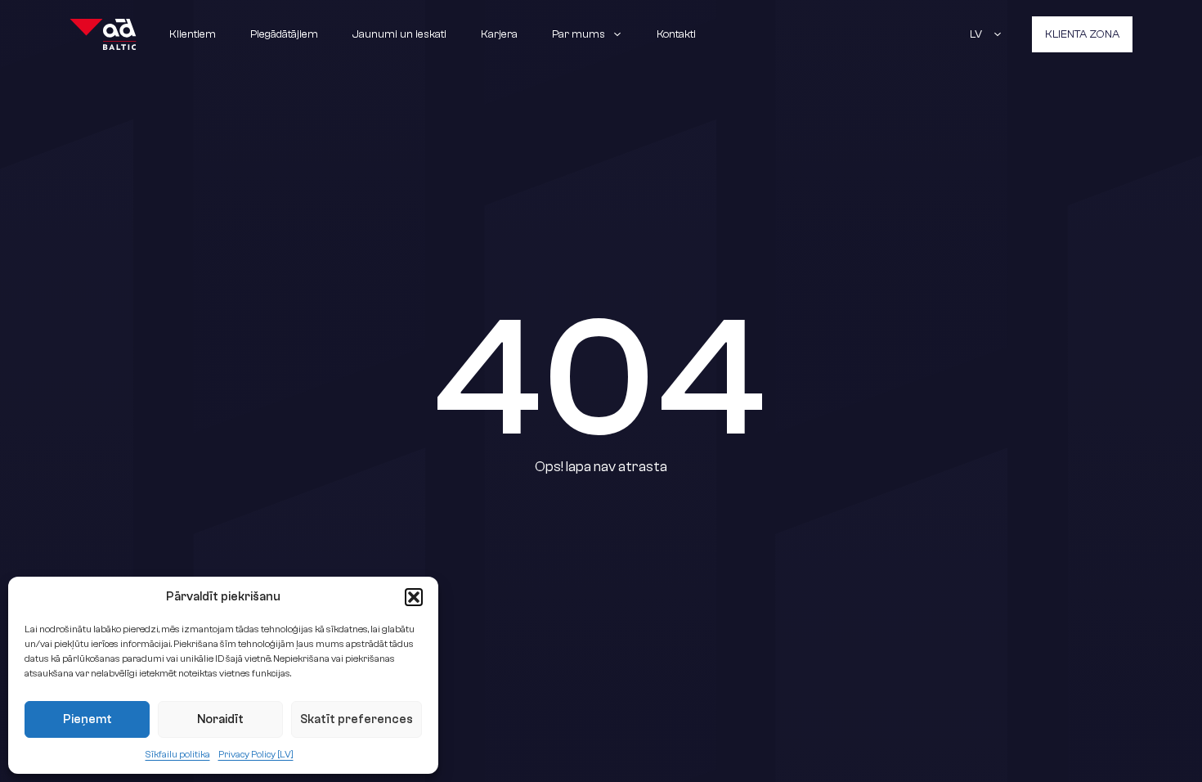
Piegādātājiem (284, 34)
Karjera (499, 34)
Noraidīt (220, 719)
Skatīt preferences (356, 719)
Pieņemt (87, 719)
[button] (414, 597)
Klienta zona (1082, 34)
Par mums (578, 34)
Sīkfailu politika (178, 754)
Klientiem (192, 34)
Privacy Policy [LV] (256, 754)
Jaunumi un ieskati (399, 34)
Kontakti (676, 34)
